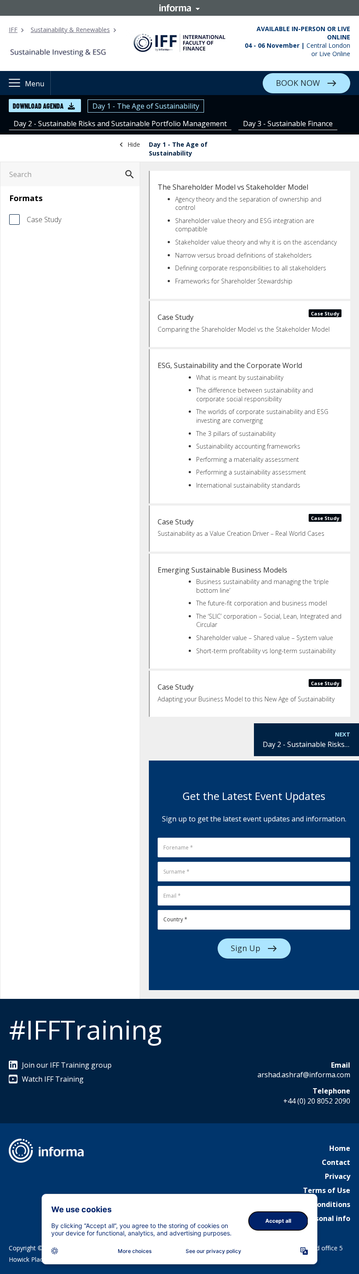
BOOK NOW (298, 82)
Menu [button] (34, 83)
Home (339, 1148)
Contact (336, 1162)
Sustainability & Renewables (70, 29)
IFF (13, 29)
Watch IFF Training (53, 1079)
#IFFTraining (85, 1030)
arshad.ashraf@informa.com (303, 1074)
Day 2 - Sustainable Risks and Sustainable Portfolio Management (120, 123)
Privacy (337, 1176)
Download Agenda (38, 106)
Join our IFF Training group (67, 1065)
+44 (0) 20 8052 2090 (316, 1101)
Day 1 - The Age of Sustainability (145, 106)
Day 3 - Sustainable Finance (288, 123)
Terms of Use (326, 1190)
